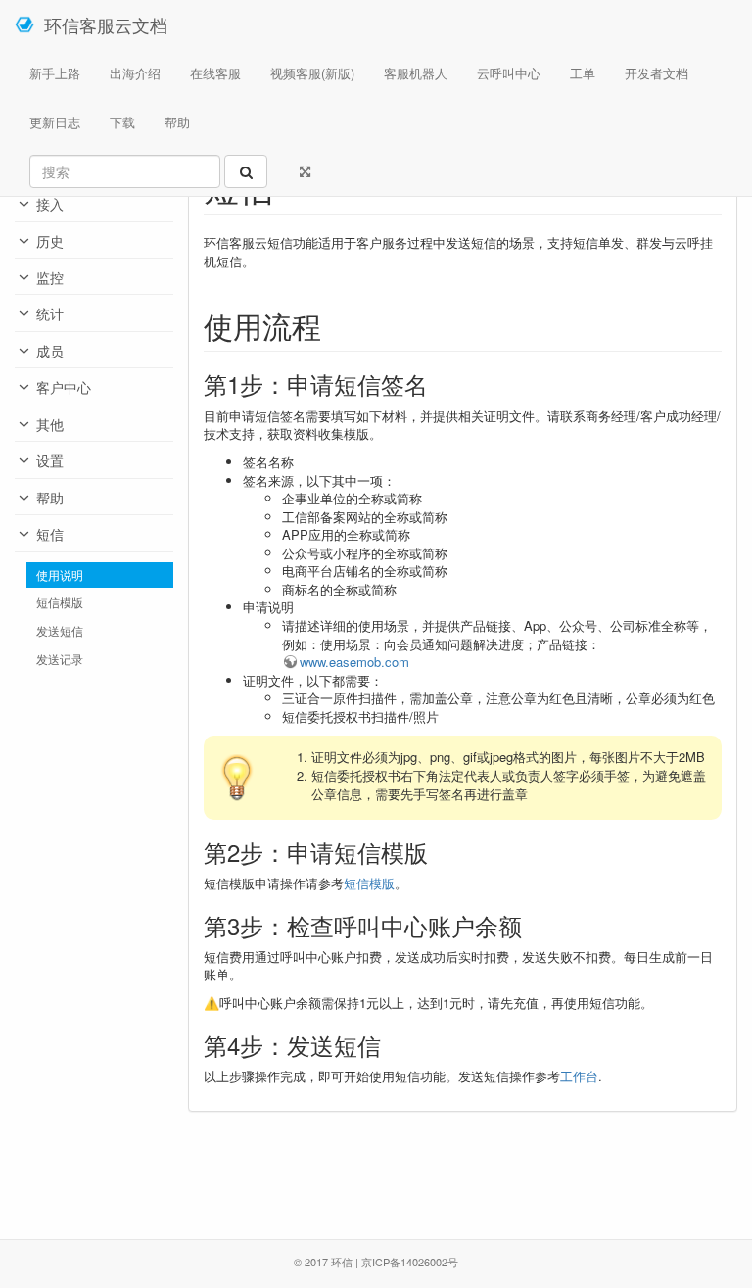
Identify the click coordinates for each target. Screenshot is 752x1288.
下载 (122, 122)
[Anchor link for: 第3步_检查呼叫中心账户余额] (533, 925)
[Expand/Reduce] (305, 171)
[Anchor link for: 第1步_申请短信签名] (439, 383)
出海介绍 (135, 73)
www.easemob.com (354, 661)
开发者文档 (656, 73)
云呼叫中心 (508, 73)
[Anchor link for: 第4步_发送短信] (392, 1044)
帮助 (177, 122)
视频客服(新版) (312, 73)
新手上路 (54, 73)
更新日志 (54, 122)
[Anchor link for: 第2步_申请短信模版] (439, 851)
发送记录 (59, 659)
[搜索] (245, 171)
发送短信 (59, 631)
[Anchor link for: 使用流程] (336, 325)
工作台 (579, 1076)
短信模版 (59, 602)
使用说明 (59, 575)
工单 (582, 73)
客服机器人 (415, 73)
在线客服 (215, 73)
